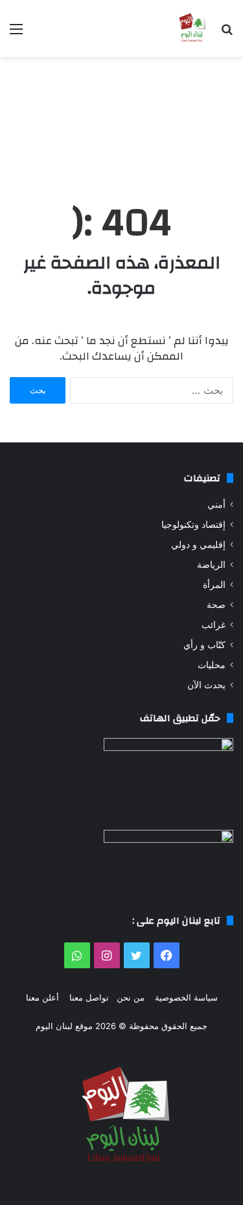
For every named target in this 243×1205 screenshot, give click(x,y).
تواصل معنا (89, 997)
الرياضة (211, 564)
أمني (216, 504)
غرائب (214, 625)
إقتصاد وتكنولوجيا (193, 524)
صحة (216, 605)
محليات (212, 665)
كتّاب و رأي (204, 645)
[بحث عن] (226, 33)
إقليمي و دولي (198, 544)
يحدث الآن (206, 685)
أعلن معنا (42, 997)
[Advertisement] (121, 117)
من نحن (131, 997)
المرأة (214, 585)
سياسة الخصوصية (186, 997)
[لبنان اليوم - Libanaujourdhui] (191, 28)
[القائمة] (16, 33)
